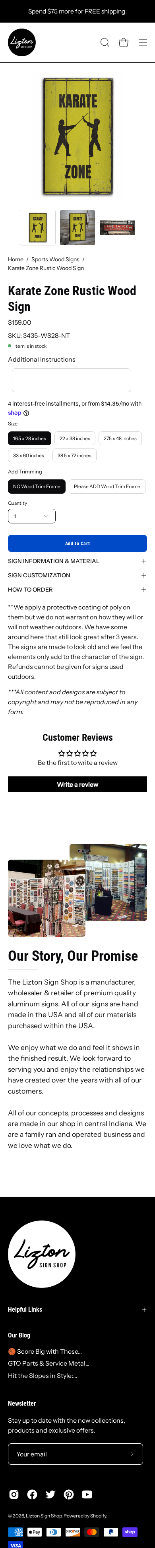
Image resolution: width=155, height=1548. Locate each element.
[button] (104, 42)
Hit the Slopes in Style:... (42, 1375)
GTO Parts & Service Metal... (48, 1363)
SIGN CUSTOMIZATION (39, 575)
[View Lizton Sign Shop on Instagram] (14, 1494)
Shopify (98, 1516)
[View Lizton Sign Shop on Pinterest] (69, 1494)
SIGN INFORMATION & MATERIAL (53, 561)
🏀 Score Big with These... (45, 1351)
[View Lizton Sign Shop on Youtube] (87, 1494)
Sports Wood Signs (55, 259)
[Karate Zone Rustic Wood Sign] (38, 227)
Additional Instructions (42, 359)
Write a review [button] (78, 784)
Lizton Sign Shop (44, 1516)
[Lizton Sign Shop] (22, 42)
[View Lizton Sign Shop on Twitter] (50, 1494)
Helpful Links (25, 1309)
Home (15, 259)
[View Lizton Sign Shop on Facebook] (32, 1494)
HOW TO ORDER (30, 589)
